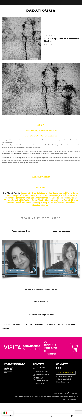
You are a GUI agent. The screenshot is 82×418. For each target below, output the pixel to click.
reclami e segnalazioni (63, 379)
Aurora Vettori (57, 202)
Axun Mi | (27, 193)
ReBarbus (25, 200)
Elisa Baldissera (39, 193)
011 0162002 (40, 368)
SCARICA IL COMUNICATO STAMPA (41, 289)
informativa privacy (62, 382)
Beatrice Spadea (23, 202)
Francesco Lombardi (69, 198)
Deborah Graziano (25, 198)
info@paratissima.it (42, 375)
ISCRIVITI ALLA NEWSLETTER (66, 372)
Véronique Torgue (41, 202)
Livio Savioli (64, 200)
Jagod (55, 198)
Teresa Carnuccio (13, 195)
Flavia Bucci (72, 193)
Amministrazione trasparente (70, 399)
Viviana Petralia (12, 200)
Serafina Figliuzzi (57, 195)
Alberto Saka (51, 200)
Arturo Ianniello (43, 198)
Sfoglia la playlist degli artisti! (41, 218)
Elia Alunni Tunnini (11, 193)
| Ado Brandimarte (56, 193)
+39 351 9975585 (42, 371)
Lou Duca (43, 195)
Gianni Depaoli (30, 195)
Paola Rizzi (37, 200)
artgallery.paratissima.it (64, 376)
